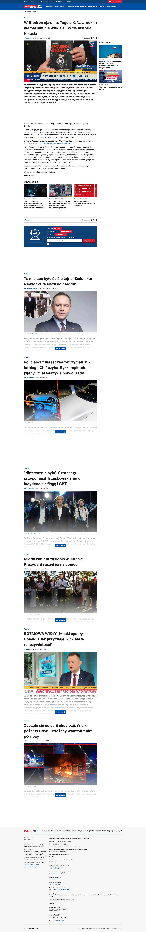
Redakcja (26, 1)
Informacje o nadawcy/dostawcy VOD (114, 928)
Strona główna (27, 11)
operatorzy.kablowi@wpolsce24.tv (61, 889)
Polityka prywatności (83, 928)
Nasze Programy (111, 6)
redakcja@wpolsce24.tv (58, 873)
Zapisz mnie (88, 241)
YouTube (37, 864)
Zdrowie (101, 6)
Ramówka (26, 867)
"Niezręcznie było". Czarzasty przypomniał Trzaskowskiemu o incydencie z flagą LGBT (52, 478)
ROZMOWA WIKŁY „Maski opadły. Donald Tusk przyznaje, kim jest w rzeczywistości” (54, 639)
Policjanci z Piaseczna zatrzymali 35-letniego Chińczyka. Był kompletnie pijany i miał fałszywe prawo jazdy (57, 367)
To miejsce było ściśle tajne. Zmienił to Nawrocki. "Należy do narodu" (58, 281)
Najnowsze (49, 6)
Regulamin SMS (101, 928)
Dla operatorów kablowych (47, 1)
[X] (94, 38)
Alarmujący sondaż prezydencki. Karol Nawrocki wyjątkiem (84, 203)
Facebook (26, 864)
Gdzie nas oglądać (34, 1)
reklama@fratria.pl (57, 884)
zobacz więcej (60, 348)
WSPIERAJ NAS (60, 920)
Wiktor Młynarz (29, 377)
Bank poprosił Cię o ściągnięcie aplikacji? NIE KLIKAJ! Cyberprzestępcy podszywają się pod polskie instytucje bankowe (34, 204)
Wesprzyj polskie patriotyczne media (110, 88)
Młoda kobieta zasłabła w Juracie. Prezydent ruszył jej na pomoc (54, 562)
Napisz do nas (39, 859)
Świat (62, 6)
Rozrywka (83, 6)
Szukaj (103, 1)
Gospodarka (70, 6)
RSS (76, 928)
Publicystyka (92, 6)
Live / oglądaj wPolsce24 (35, 867)
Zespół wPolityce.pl (30, 288)
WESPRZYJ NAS (60, 1)
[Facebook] (91, 38)
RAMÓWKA (69, 1)
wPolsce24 (27, 38)
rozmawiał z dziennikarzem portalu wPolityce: (56, 143)
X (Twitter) (32, 864)
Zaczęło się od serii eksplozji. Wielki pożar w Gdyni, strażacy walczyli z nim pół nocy (58, 731)
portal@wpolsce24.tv (58, 867)
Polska (56, 6)
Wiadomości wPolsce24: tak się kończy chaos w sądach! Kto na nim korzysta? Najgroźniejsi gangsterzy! (59, 204)
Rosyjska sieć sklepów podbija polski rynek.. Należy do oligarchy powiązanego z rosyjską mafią (110, 64)
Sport (77, 6)
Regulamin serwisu (93, 928)
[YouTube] (121, 831)
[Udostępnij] (96, 38)
